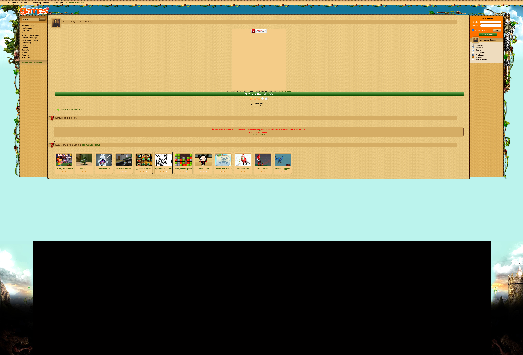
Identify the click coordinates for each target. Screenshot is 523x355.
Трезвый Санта (243, 169)
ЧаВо (24, 45)
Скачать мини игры (29, 38)
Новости (25, 30)
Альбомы (480, 55)
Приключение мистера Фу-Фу (167, 169)
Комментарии (481, 60)
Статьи (25, 33)
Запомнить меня (480, 30)
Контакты (26, 57)
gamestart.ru (24, 3)
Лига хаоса (84, 169)
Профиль (479, 45)
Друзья (479, 57)
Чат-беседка (27, 28)
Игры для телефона (30, 40)
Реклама (25, 52)
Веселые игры (285, 91)
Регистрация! (487, 34)
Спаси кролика (104, 169)
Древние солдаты (143, 169)
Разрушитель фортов (223, 169)
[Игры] (34, 11)
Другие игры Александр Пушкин (72, 110)
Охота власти (262, 169)
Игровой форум (28, 26)
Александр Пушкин (40, 3)
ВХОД (258, 131)
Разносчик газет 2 (123, 169)
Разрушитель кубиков (184, 169)
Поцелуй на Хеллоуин (65, 169)
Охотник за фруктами (283, 169)
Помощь (25, 48)
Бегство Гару (203, 169)
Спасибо (25, 50)
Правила (25, 55)
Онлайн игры (57, 3)
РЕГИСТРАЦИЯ (259, 135)
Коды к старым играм (30, 35)
